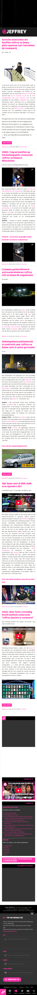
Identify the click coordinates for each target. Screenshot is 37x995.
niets (9, 212)
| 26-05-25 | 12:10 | (17, 264)
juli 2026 (6, 847)
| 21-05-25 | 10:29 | (17, 336)
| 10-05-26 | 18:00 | (17, 147)
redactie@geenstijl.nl (10, 931)
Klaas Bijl (28, 380)
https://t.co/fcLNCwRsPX (19, 132)
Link (4, 951)
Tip (4, 935)
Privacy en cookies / (12, 909)
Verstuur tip (13, 979)
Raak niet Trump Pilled (10, 813)
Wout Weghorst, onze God (11, 815)
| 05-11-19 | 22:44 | (19, 606)
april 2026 (7, 852)
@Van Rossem (6, 606)
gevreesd (26, 382)
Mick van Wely (19, 108)
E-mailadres (7, 968)
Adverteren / (22, 910)
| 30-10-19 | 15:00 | (17, 709)
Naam (5, 960)
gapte (16, 89)
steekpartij (23, 100)
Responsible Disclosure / (10, 910)
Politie (15, 428)
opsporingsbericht (11, 421)
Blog (27, 987)
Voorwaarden (30, 910)
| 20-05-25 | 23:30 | (17, 478)
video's (23, 417)
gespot (14, 399)
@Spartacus (5, 709)
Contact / (19, 907)
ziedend (15, 552)
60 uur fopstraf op (17, 95)
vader (23, 310)
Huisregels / (25, 907)
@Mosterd (5, 147)
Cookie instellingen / (25, 909)
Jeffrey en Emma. (27, 93)
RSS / (30, 907)
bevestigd (14, 329)
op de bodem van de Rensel (11, 327)
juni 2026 (6, 849)
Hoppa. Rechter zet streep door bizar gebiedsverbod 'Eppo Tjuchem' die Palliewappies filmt (18, 834)
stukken (21, 987)
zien (29, 314)
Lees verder (7, 142)
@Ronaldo (5, 264)
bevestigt (10, 404)
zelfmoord (25, 519)
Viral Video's (13, 987)
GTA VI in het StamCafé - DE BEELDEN (14, 832)
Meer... (6, 854)
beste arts (32, 648)
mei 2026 (6, 851)
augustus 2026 (8, 845)
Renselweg (5, 388)
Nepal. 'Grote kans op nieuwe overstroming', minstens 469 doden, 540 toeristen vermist (18, 829)
